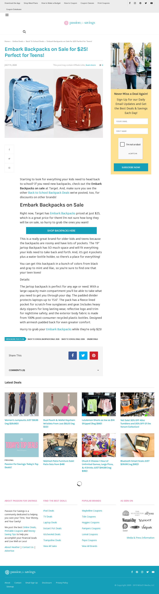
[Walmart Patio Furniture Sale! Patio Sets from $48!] (60, 445)
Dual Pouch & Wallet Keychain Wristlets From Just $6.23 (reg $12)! (59, 423)
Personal (9, 460)
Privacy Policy (62, 582)
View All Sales (50, 546)
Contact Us (28, 547)
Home (7, 41)
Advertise (9, 550)
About (7, 582)
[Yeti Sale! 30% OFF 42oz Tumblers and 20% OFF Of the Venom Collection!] (137, 404)
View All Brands (89, 546)
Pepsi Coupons (89, 540)
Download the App (12, 3)
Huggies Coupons (91, 522)
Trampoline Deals (52, 540)
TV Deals (47, 516)
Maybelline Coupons (92, 510)
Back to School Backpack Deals (48, 192)
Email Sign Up (32, 582)
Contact (17, 582)
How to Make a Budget (51, 3)
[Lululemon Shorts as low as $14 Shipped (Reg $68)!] (99, 404)
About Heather (12, 547)
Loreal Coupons (90, 534)
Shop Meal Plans (31, 3)
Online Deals (17, 41)
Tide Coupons (89, 516)
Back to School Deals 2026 (73, 339)
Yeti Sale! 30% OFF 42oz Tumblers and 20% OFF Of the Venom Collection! (135, 423)
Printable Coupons (14, 530)
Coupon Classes (87, 3)
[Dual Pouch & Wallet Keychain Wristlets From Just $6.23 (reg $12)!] (60, 404)
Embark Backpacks (62, 213)
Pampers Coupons (91, 528)
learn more (91, 65)
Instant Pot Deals (52, 528)
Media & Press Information (140, 537)
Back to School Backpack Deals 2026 (43, 339)
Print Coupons (104, 3)
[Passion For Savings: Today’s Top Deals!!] (22, 445)
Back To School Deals (35, 41)
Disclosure (47, 582)
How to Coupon (70, 3)
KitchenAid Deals (51, 534)
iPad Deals (48, 510)
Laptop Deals (50, 522)
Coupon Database (13, 9)
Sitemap (10, 586)
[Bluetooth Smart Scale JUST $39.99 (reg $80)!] (137, 445)
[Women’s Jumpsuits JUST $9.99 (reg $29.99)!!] (22, 404)
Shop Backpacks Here (61, 230)
